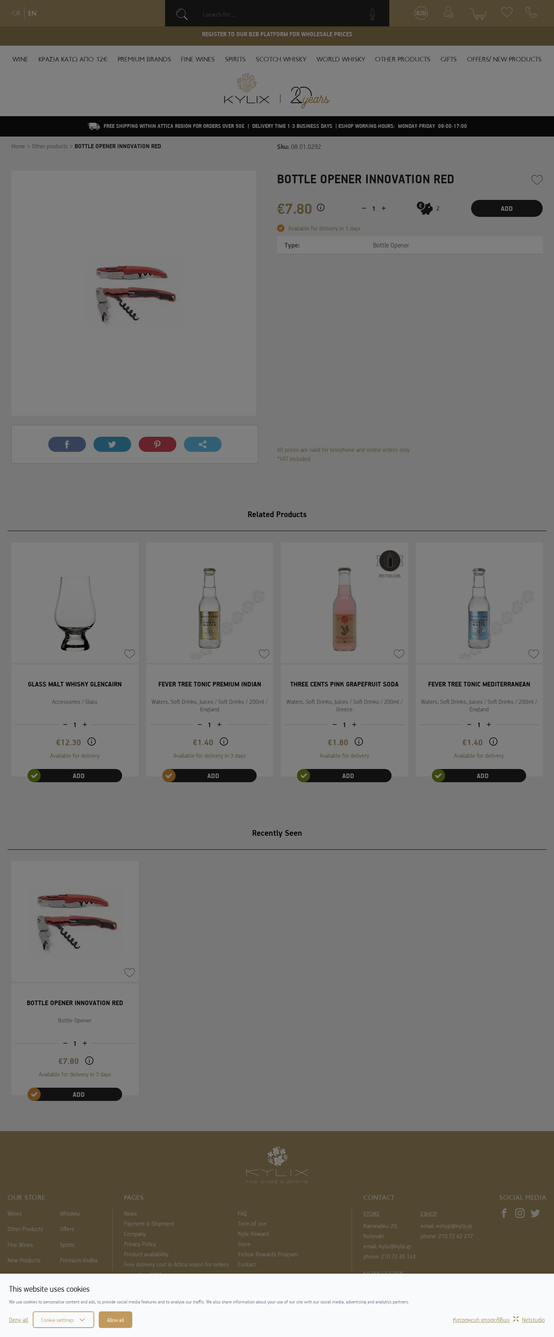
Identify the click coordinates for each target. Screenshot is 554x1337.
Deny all (18, 1319)
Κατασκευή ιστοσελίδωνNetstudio (499, 1319)
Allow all (115, 1319)
